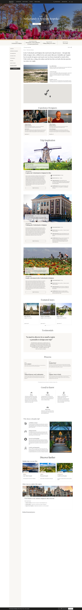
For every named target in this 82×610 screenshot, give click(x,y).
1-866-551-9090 (57, 1)
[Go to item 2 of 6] (46, 325)
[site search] (70, 2)
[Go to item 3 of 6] (47, 325)
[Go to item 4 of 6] (48, 325)
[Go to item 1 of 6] (45, 325)
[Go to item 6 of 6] (49, 325)
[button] (15, 49)
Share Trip (69, 47)
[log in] (72, 1)
